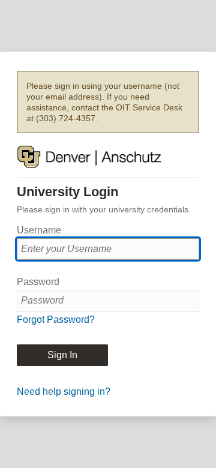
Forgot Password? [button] (56, 319)
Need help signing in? (63, 391)
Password (38, 282)
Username (39, 230)
